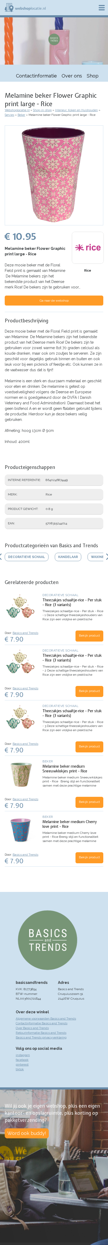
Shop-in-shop (42, 110)
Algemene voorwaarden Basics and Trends (46, 1018)
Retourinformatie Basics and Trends (41, 1033)
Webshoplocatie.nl (17, 110)
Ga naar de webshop (54, 300)
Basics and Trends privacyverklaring (41, 1037)
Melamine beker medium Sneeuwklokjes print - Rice (64, 768)
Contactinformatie (36, 76)
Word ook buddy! (26, 1133)
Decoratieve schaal (60, 595)
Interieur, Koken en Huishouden (76, 110)
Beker (21, 115)
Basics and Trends (25, 633)
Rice (87, 270)
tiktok (20, 1069)
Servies (9, 115)
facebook (22, 1060)
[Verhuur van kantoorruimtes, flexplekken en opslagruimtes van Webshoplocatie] (25, 7)
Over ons (72, 76)
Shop (93, 76)
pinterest (22, 1064)
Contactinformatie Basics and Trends (41, 1023)
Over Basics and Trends (32, 1028)
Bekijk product (89, 635)
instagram (23, 1055)
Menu (102, 7)
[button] (54, 223)
